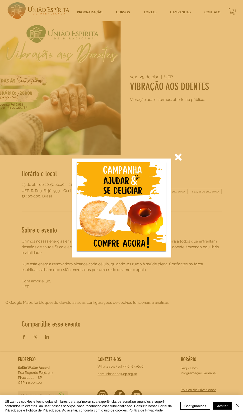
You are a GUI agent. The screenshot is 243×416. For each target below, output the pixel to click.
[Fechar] (237, 405)
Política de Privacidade (146, 410)
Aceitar (222, 405)
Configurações (195, 405)
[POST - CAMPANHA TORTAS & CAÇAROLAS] (121, 206)
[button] (178, 157)
